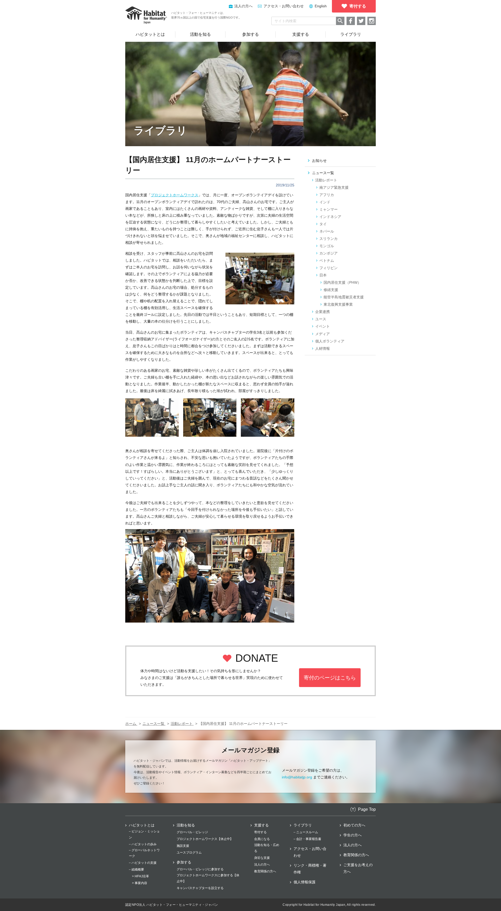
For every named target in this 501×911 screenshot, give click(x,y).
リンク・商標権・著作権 (310, 868)
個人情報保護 (304, 882)
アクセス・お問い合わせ (284, 6)
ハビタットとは (141, 825)
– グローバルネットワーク (144, 853)
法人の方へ (262, 864)
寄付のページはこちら (330, 678)
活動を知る (186, 825)
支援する (261, 825)
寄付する (260, 832)
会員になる (262, 839)
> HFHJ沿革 (140, 876)
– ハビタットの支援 (143, 863)
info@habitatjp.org (297, 777)
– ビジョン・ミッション (144, 834)
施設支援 (183, 846)
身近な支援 (262, 858)
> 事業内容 (139, 883)
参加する (184, 862)
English (321, 6)
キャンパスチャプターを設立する (200, 888)
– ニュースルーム (306, 832)
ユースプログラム (189, 852)
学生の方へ (352, 835)
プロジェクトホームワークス (174, 195)
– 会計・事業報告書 (307, 839)
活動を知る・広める (266, 848)
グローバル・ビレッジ (192, 832)
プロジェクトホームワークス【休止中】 (205, 839)
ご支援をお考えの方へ (358, 868)
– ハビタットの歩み (143, 844)
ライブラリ (303, 825)
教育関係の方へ (265, 871)
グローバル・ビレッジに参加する (200, 869)
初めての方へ (354, 825)
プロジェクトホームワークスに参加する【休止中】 (208, 878)
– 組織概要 (136, 869)
